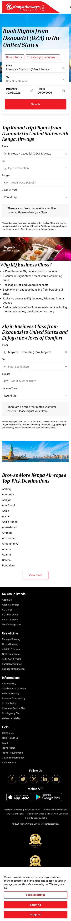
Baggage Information (13, 668)
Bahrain (7, 560)
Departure (11, 88)
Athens (6, 549)
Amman (7, 532)
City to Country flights (37, 818)
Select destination (17, 81)
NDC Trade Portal (11, 654)
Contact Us (8, 733)
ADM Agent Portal (11, 659)
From (9, 65)
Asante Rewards (10, 604)
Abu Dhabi (8, 505)
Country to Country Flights (55, 809)
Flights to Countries (13, 809)
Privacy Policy (9, 683)
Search (35, 104)
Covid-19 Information (13, 757)
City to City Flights (15, 814)
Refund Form (9, 762)
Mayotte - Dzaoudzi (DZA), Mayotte (27, 69)
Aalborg (7, 489)
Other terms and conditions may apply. (38, 229)
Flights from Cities (35, 814)
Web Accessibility (11, 718)
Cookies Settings (35, 894)
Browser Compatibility (13, 698)
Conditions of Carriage (14, 688)
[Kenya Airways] (12, 779)
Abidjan (6, 500)
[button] (43, 57)
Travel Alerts (8, 747)
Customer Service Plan (14, 708)
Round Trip (12, 57)
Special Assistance (12, 664)
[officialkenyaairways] (34, 779)
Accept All (35, 914)
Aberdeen (8, 494)
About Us (7, 599)
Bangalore (8, 565)
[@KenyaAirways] (23, 779)
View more (35, 575)
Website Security (10, 693)
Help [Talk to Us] (10, 737)
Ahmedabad (9, 527)
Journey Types (9, 189)
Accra (5, 516)
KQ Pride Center (10, 614)
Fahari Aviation (10, 619)
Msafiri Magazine (11, 624)
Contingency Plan (11, 713)
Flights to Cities (32, 809)
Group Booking (10, 644)
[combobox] (35, 154)
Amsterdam (9, 538)
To (7, 77)
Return (41, 88)
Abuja (5, 510)
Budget (6, 175)
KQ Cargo (7, 609)
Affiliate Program (11, 649)
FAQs (5, 742)
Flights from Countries (57, 814)
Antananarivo (10, 543)
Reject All (35, 904)
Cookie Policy (9, 703)
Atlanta (6, 554)
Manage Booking (11, 639)
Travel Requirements (12, 752)
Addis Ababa (10, 521)
